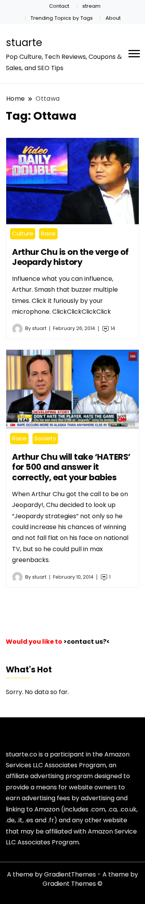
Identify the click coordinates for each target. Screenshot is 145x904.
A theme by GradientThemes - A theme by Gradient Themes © (72, 879)
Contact (59, 6)
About (113, 18)
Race (48, 233)
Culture (22, 233)
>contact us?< (86, 641)
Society (45, 438)
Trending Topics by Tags (62, 18)
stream (91, 6)
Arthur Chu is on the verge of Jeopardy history (70, 257)
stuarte (24, 43)
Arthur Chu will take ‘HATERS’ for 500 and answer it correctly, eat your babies (71, 467)
